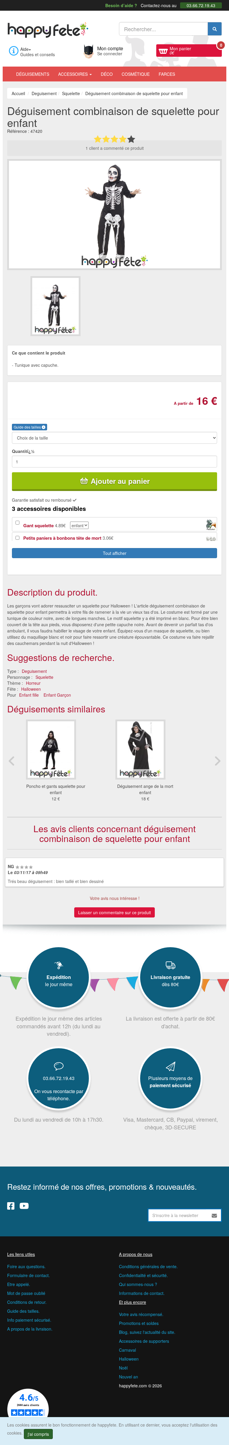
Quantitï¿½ (23, 451)
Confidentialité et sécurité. (143, 1275)
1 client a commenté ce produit (115, 148)
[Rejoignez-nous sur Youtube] (24, 1205)
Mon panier (196, 50)
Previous (12, 761)
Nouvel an (128, 1377)
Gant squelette (38, 525)
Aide (24, 49)
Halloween (31, 689)
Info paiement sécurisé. (29, 1320)
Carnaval (127, 1350)
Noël (123, 1368)
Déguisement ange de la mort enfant (145, 789)
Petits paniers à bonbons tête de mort (62, 538)
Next (217, 761)
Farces (167, 74)
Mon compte (110, 50)
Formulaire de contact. (28, 1275)
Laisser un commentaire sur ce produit (114, 912)
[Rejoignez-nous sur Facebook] (11, 1205)
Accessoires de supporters (144, 1341)
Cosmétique (136, 74)
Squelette (44, 677)
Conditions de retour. (27, 1302)
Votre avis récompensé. (141, 1314)
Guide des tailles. (23, 1311)
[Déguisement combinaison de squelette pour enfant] (72, 306)
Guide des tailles (28, 426)
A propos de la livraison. (29, 1329)
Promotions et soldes (139, 1323)
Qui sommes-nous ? (138, 1284)
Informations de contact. (142, 1293)
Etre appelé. (18, 1284)
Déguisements (32, 74)
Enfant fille (29, 695)
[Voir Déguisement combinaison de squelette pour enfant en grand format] (114, 214)
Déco (107, 74)
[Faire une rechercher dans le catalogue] (215, 28)
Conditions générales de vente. (148, 1266)
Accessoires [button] (73, 74)
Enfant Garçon (57, 695)
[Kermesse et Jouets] (184, 71)
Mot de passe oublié (26, 1293)
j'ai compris (38, 1434)
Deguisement (34, 671)
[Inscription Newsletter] (214, 1215)
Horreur (33, 683)
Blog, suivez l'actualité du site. (147, 1332)
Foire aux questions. (26, 1266)
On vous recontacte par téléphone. (58, 1095)
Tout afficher (114, 553)
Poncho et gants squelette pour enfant (55, 789)
